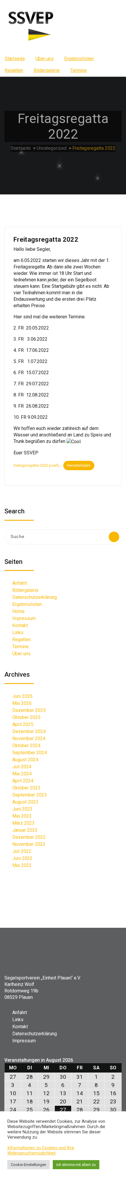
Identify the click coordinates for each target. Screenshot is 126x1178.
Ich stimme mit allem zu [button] (76, 1164)
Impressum (24, 618)
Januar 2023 (25, 830)
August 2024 (25, 759)
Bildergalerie (47, 70)
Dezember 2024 (29, 731)
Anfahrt (19, 583)
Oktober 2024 (26, 745)
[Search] (114, 537)
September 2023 (29, 795)
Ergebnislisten (79, 58)
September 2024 (29, 752)
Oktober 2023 (26, 788)
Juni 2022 (22, 858)
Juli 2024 (21, 766)
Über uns (44, 58)
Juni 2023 (22, 809)
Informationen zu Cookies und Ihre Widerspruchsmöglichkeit (40, 1150)
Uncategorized (52, 148)
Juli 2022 (21, 851)
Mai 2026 (22, 703)
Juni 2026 (22, 696)
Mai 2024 (22, 774)
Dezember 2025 (29, 710)
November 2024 (28, 738)
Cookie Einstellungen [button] (28, 1164)
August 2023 (25, 802)
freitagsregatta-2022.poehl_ (36, 465)
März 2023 (23, 823)
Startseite (15, 58)
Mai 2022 (22, 865)
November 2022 (28, 844)
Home (18, 611)
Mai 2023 (22, 816)
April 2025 (22, 724)
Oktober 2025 (26, 717)
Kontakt (20, 625)
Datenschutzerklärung (34, 597)
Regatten (14, 70)
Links (17, 632)
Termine (78, 70)
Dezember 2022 (29, 837)
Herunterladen (79, 465)
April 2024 (22, 781)
